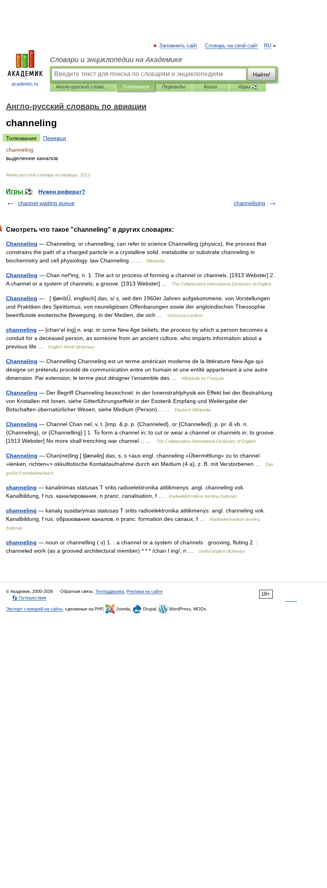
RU (267, 46)
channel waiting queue (46, 203)
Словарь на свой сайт (231, 46)
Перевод (54, 138)
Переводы (173, 87)
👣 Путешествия (29, 597)
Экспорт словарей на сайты (34, 608)
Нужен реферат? (61, 191)
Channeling (21, 244)
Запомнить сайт (178, 46)
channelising (249, 203)
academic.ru (25, 84)
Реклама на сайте (144, 591)
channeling (21, 330)
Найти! (261, 74)
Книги (210, 87)
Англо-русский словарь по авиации (83, 87)
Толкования (135, 87)
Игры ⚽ (248, 87)
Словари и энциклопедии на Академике (116, 60)
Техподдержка (109, 591)
